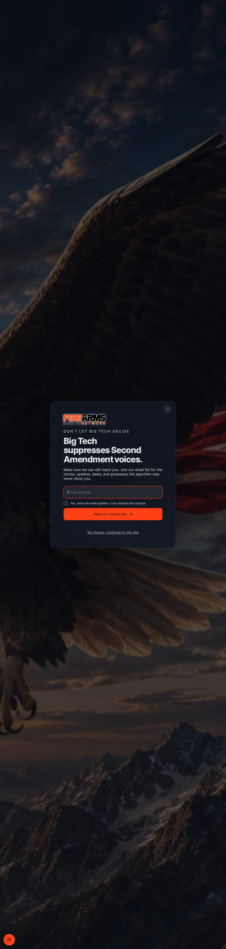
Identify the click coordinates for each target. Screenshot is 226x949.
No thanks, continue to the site (113, 532)
